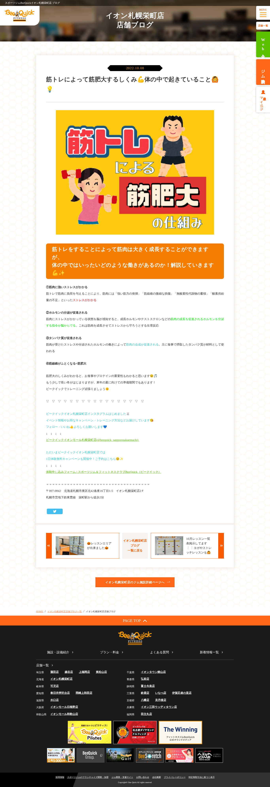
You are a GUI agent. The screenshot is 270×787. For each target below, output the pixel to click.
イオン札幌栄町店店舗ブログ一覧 (64, 611)
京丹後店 (160, 700)
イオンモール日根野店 (64, 706)
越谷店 (69, 672)
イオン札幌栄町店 (61, 678)
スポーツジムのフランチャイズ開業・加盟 (88, 777)
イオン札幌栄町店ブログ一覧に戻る (135, 545)
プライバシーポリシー (175, 777)
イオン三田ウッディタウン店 (159, 706)
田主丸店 (146, 714)
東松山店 (101, 672)
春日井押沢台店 (60, 692)
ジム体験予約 (263, 72)
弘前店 (145, 678)
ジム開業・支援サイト (122, 777)
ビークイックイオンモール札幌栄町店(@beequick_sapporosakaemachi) (92, 439)
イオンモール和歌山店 (64, 714)
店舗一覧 (263, 25)
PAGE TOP (132, 620)
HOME (39, 611)
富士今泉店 (148, 686)
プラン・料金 (109, 652)
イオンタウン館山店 (153, 672)
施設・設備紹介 (58, 652)
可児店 (54, 686)
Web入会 (263, 45)
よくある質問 (159, 652)
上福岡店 (84, 672)
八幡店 (145, 700)
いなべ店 (160, 692)
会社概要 (156, 777)
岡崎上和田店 (84, 692)
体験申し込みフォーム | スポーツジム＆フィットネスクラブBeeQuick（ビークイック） (103, 471)
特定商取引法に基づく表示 (202, 777)
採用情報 (60, 777)
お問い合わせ (142, 777)
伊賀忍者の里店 (182, 692)
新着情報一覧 (209, 652)
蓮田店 (54, 672)
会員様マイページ (263, 102)
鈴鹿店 (145, 692)
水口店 (54, 700)
